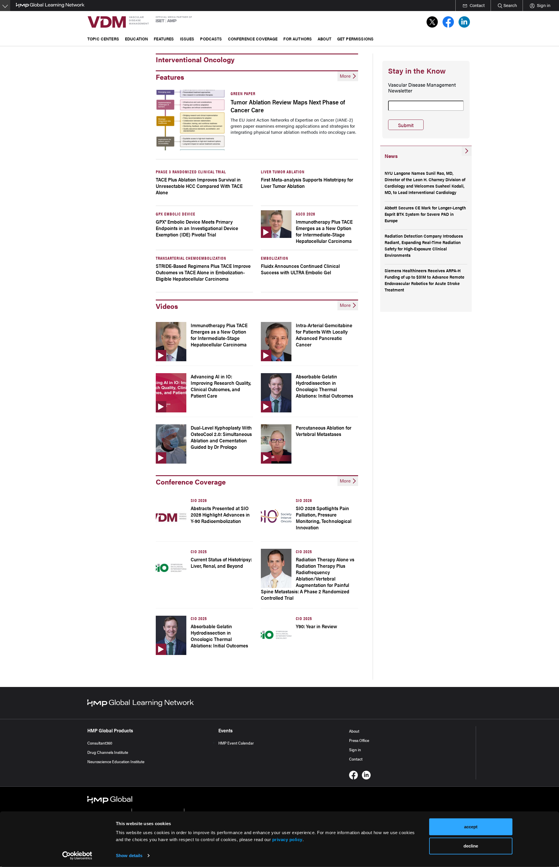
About (354, 731)
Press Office (359, 740)
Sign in (355, 749)
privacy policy (287, 839)
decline (471, 845)
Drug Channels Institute (107, 752)
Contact (355, 759)
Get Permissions (355, 38)
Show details (129, 855)
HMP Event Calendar (236, 743)
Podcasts (211, 38)
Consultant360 (99, 743)
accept (470, 826)
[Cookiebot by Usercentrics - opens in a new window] (77, 855)
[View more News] (467, 151)
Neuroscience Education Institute (115, 761)
